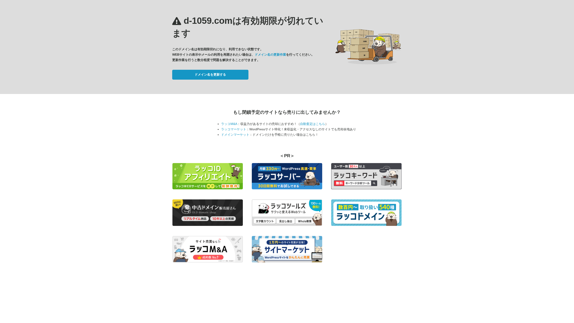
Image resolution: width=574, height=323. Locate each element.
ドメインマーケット (235, 134)
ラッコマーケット (233, 129)
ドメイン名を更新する (210, 74)
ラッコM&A (229, 124)
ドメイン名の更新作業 (270, 54)
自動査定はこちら (312, 124)
